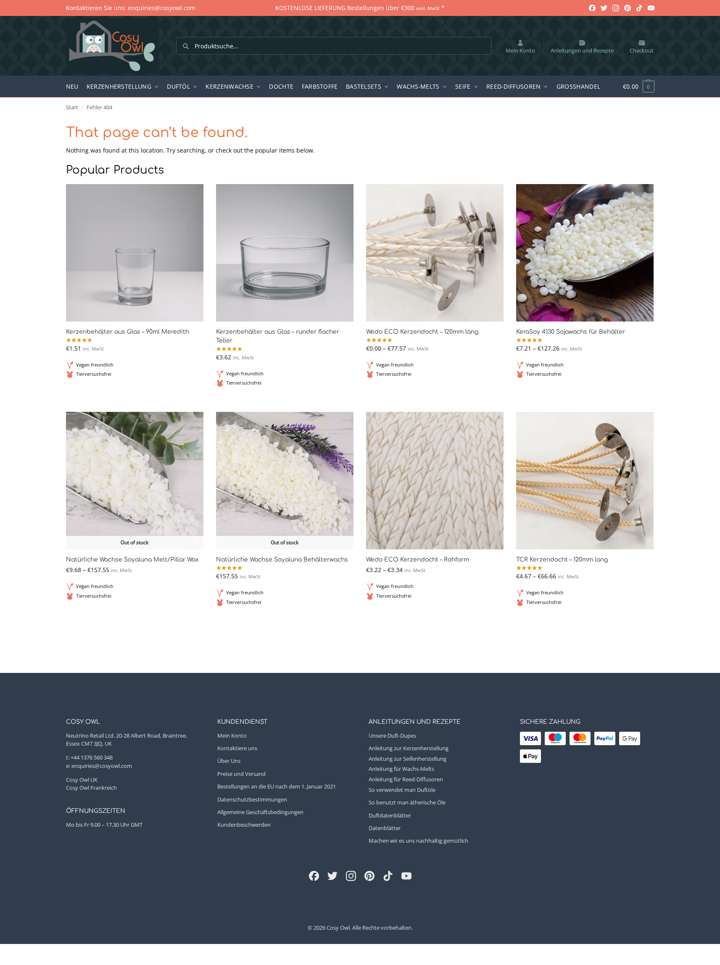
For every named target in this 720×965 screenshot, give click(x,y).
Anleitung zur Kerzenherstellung (408, 748)
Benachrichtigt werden (134, 616)
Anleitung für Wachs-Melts (401, 769)
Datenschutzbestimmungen (252, 799)
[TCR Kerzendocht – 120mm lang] (585, 480)
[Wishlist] (191, 196)
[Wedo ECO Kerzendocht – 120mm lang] (435, 253)
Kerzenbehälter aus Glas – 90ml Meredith (127, 332)
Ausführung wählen (434, 394)
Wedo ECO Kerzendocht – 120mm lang (422, 332)
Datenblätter (385, 828)
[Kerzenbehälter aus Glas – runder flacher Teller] (284, 253)
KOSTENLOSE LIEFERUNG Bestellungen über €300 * (360, 8)
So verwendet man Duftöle (402, 790)
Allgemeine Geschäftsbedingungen (260, 812)
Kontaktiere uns (237, 748)
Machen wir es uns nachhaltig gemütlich (418, 840)
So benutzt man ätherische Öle (407, 802)
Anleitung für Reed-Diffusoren (406, 779)
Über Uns (228, 761)
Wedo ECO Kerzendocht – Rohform (417, 559)
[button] (634, 86)
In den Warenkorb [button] (135, 394)
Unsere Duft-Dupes (392, 735)
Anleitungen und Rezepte (582, 50)
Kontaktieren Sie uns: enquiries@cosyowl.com (130, 8)
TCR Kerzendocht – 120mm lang (562, 559)
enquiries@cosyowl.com (101, 766)
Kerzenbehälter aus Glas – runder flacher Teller (277, 336)
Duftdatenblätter (390, 815)
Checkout (642, 50)
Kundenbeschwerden (244, 824)
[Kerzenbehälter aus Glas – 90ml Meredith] (134, 253)
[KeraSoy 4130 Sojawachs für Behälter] (585, 253)
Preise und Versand (241, 774)
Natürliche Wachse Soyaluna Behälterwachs (282, 559)
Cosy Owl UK (82, 779)
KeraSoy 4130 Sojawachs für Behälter (570, 332)
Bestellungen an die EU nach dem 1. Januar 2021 (276, 786)
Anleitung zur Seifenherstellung (407, 758)
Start (72, 107)
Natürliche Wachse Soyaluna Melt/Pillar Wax (132, 559)
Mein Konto (520, 50)
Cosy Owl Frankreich (91, 787)
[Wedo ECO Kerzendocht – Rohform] (435, 480)
